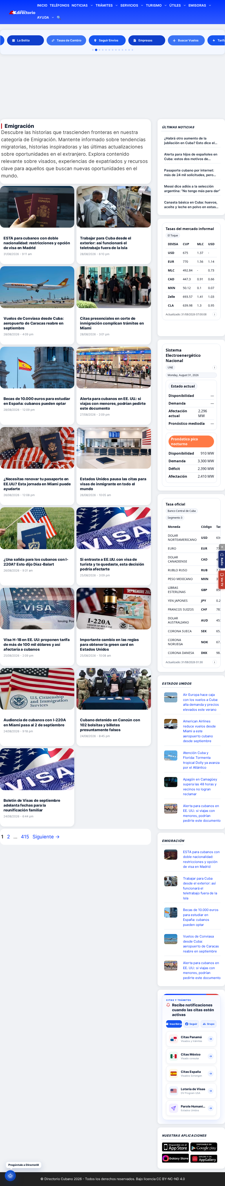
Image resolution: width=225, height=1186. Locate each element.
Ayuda (43, 17)
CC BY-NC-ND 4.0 (170, 1179)
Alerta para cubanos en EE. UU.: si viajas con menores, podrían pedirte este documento (112, 404)
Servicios (129, 5)
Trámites (104, 5)
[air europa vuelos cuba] (172, 697)
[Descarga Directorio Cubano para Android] (203, 1150)
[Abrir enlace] (172, 724)
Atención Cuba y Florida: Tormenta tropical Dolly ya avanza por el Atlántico (201, 760)
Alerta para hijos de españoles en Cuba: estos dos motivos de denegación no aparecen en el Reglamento (190, 156)
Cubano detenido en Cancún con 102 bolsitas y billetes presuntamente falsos (110, 725)
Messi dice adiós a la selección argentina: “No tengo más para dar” (192, 188)
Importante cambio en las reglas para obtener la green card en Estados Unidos (109, 645)
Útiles (175, 5)
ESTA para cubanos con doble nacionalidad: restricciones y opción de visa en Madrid (37, 243)
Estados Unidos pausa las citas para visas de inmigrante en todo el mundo (113, 484)
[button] (221, 559)
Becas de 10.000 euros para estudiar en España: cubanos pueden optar (200, 917)
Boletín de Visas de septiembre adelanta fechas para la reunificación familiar (32, 805)
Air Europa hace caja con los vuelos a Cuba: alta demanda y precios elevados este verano (201, 702)
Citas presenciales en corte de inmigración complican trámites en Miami (112, 323)
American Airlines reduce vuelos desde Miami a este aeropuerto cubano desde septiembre (199, 731)
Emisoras (197, 5)
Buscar (59, 18)
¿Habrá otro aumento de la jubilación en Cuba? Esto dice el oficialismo (189, 140)
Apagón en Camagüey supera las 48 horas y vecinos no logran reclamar (200, 786)
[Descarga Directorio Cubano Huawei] (203, 1161)
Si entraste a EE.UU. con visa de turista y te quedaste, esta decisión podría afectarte (112, 564)
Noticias (80, 5)
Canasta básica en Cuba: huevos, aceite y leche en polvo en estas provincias (190, 204)
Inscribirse (176, 1023)
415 (25, 836)
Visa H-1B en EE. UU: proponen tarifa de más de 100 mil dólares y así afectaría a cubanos (37, 645)
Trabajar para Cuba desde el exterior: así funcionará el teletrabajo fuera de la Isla (105, 243)
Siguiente (46, 836)
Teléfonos (59, 5)
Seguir (193, 1023)
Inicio (42, 5)
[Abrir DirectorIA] (10, 1175)
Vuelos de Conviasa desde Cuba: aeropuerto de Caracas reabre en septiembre (34, 323)
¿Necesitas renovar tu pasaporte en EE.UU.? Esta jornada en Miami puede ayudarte (37, 484)
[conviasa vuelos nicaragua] (172, 939)
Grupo (210, 1023)
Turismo (153, 5)
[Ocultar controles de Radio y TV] (222, 547)
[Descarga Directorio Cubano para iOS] (175, 1150)
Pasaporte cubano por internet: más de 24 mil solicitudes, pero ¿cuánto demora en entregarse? (190, 172)
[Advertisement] (112, 87)
